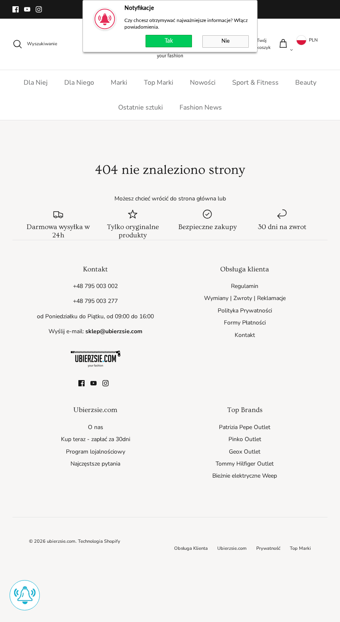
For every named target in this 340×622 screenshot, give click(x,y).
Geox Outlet (244, 452)
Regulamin (244, 286)
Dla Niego (79, 82)
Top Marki (158, 82)
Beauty (305, 82)
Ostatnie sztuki (140, 107)
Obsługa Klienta (191, 548)
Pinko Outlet (244, 439)
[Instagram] (39, 9)
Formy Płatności (245, 323)
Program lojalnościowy (95, 452)
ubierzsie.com (61, 541)
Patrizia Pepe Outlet (244, 427)
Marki (119, 82)
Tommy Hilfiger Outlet (245, 464)
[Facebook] (15, 9)
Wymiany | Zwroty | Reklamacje (245, 298)
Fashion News (201, 107)
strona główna (197, 198)
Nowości (203, 82)
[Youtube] (27, 9)
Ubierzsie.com (232, 548)
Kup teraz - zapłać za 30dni (95, 439)
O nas (95, 427)
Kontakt (245, 335)
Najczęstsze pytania (95, 464)
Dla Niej (36, 82)
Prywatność (268, 548)
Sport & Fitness (255, 82)
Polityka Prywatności (245, 311)
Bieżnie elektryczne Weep (244, 476)
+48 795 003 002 (95, 286)
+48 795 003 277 (95, 301)
